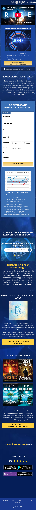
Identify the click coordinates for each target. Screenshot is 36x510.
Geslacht (6, 142)
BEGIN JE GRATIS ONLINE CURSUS (18, 342)
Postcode (6, 153)
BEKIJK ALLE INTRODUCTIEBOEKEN (18, 425)
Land (5, 148)
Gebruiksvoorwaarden (19, 505)
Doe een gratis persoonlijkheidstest (18, 63)
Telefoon (6, 157)
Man (15, 143)
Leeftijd (6, 137)
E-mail (5, 130)
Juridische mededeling (19, 508)
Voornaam (6, 116)
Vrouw (27, 143)
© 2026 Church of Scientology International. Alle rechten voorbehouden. (18, 501)
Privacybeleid (19, 506)
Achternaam (7, 123)
